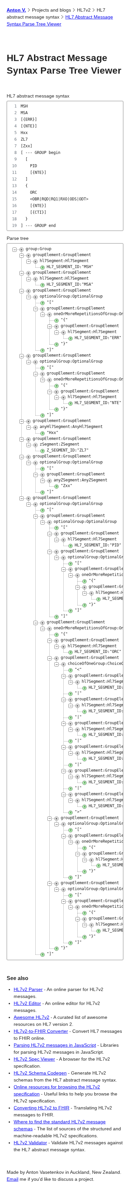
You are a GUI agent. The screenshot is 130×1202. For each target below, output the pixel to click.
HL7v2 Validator (30, 1142)
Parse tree (18, 238)
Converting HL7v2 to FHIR (41, 1107)
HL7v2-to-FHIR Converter (41, 1031)
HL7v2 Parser (28, 989)
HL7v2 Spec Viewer (34, 1059)
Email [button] (12, 1179)
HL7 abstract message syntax (38, 96)
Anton (16, 10)
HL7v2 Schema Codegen (40, 1073)
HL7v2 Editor (27, 1003)
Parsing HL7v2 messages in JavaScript (55, 1045)
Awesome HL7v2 (31, 1017)
